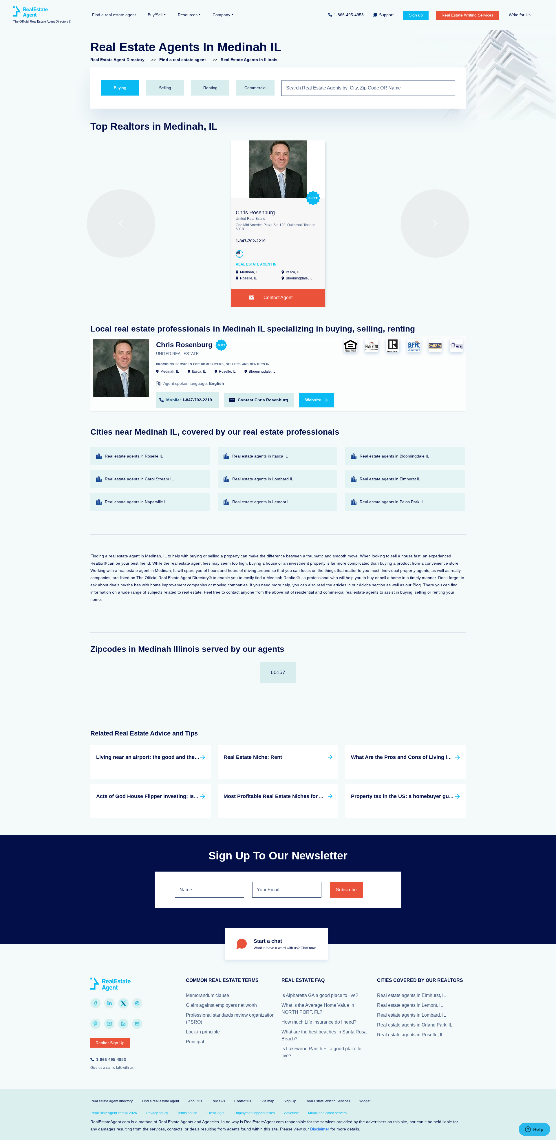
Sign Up (290, 1101)
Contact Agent (278, 297)
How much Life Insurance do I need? (318, 1022)
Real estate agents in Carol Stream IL (139, 479)
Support (386, 14)
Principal (195, 1041)
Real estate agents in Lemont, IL (410, 1005)
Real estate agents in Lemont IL (261, 501)
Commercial (255, 87)
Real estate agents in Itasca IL (260, 456)
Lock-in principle (203, 1031)
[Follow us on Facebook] (95, 1003)
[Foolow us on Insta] (137, 1003)
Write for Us (520, 14)
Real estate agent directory (111, 1101)
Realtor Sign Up (110, 1042)
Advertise (291, 1113)
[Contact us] (137, 1024)
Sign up (416, 15)
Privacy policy (157, 1113)
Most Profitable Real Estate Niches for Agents (280, 796)
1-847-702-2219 (251, 241)
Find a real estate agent (114, 14)
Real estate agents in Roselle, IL (410, 1034)
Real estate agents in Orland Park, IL (414, 1024)
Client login (215, 1113)
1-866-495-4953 (349, 14)
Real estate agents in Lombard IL (262, 479)
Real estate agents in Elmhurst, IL (411, 995)
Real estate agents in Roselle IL (134, 456)
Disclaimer (319, 1129)
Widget (364, 1101)
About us (195, 1101)
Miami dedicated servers (327, 1113)
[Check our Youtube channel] (109, 1024)
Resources (187, 14)
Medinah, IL (249, 272)
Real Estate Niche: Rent (253, 757)
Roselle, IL (248, 278)
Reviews (218, 1101)
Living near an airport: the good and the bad (150, 757)
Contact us (242, 1101)
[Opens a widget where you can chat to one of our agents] (534, 1130)
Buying (120, 87)
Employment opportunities (254, 1113)
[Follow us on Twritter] (123, 1003)
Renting (210, 87)
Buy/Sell (155, 14)
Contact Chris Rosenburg (263, 400)
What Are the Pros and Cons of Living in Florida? (411, 757)
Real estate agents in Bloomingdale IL (394, 456)
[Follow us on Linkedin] (109, 1003)
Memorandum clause (207, 995)
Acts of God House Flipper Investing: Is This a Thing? (162, 796)
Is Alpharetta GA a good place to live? (319, 995)
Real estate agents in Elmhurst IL (390, 479)
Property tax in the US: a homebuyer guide (403, 796)
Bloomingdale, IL (299, 278)
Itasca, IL (293, 272)
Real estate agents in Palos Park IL (392, 501)
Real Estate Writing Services (467, 15)
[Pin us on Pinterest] (95, 1024)
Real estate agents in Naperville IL (136, 501)
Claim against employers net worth (221, 1005)
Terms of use (187, 1113)
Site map (267, 1101)
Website (313, 400)
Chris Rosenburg (255, 212)
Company (221, 14)
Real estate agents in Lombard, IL (411, 1015)
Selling (165, 87)
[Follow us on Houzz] (123, 1024)
